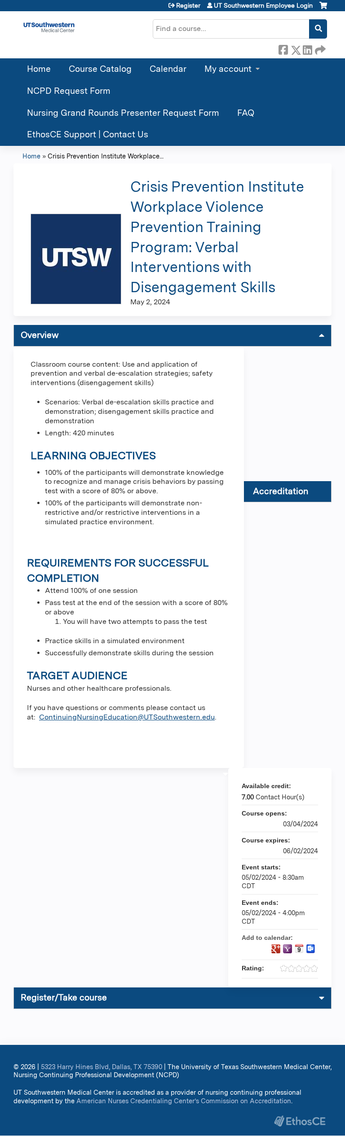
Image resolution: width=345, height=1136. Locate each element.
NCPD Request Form (69, 91)
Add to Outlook (310, 948)
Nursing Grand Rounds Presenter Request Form (123, 113)
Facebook (283, 48)
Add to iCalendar (299, 948)
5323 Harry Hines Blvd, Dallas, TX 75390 (101, 1066)
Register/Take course (64, 997)
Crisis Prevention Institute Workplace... (106, 156)
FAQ (245, 113)
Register (188, 5)
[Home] (49, 27)
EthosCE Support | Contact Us (87, 134)
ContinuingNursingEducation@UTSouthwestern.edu (127, 717)
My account (228, 69)
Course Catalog (100, 69)
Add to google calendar (275, 948)
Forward (319, 48)
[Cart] (323, 8)
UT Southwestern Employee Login (263, 5)
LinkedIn (307, 48)
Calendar (168, 69)
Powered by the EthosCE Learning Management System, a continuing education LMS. (300, 1120)
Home (39, 69)
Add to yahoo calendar (287, 948)
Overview (40, 335)
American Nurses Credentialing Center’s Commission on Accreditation (183, 1101)
